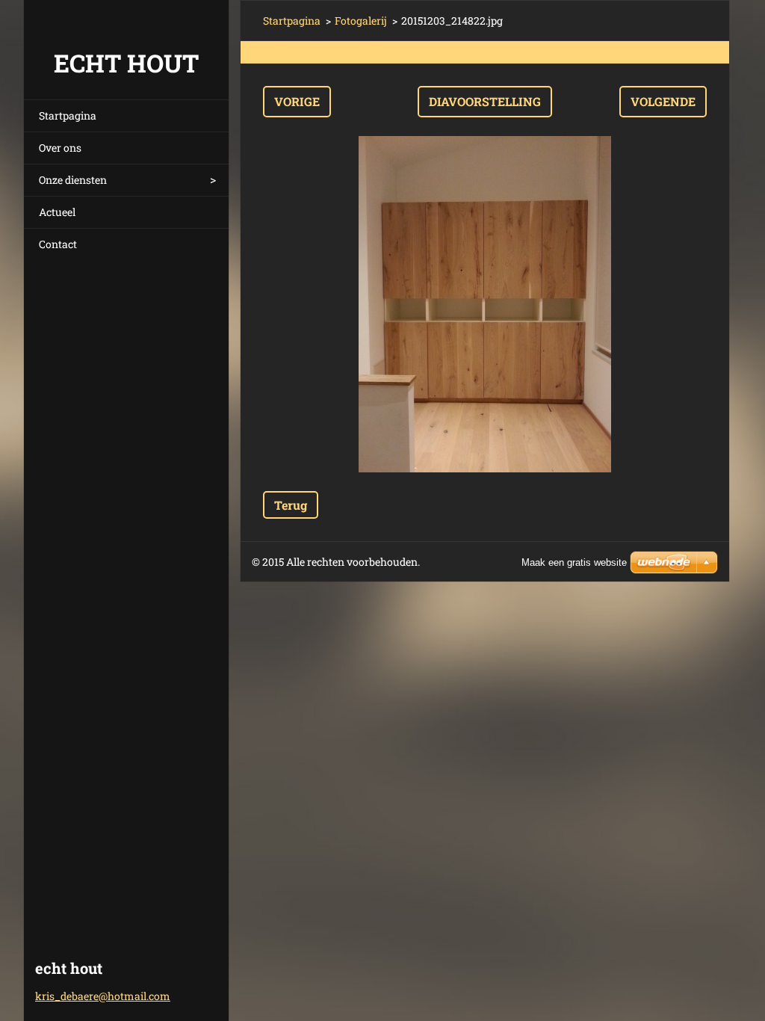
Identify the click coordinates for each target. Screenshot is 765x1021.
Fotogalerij (361, 20)
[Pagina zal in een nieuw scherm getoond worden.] (485, 304)
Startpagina (67, 115)
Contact (58, 244)
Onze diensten (73, 180)
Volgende (663, 101)
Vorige (297, 101)
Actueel (57, 212)
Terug (290, 505)
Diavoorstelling (485, 101)
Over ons (60, 148)
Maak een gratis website (574, 562)
